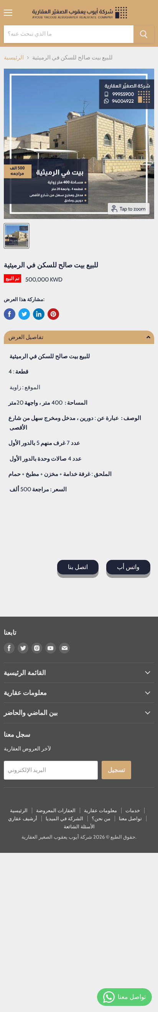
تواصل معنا (130, 818)
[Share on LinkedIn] (38, 314)
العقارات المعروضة (56, 810)
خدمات (132, 810)
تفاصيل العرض (25, 337)
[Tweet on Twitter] (24, 314)
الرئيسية (14, 57)
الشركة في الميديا (64, 818)
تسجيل (116, 769)
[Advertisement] (79, 932)
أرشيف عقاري (22, 818)
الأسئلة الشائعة (79, 826)
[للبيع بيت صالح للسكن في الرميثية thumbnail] (16, 236)
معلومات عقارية (100, 810)
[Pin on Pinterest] (53, 314)
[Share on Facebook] (9, 314)
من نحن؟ (101, 818)
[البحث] (143, 34)
